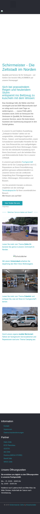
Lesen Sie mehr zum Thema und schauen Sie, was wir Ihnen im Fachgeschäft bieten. (19, 299)
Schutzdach (15, 261)
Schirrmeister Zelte (17, 505)
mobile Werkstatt (26, 334)
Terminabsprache (9, 190)
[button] (13, 4)
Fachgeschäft (27, 162)
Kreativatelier (31, 505)
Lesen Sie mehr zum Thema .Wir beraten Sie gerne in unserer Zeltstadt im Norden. (18, 247)
